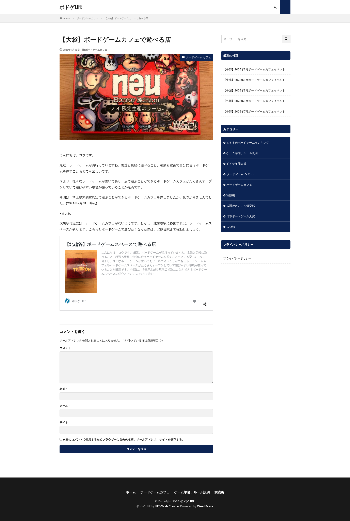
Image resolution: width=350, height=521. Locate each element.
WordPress (205, 506)
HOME (66, 18)
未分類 (230, 226)
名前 (63, 388)
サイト (64, 422)
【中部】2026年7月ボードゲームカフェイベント (254, 111)
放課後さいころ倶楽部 (240, 205)
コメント (65, 348)
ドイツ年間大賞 (236, 163)
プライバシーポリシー (237, 258)
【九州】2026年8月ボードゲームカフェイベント (254, 101)
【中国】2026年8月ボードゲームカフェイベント (254, 90)
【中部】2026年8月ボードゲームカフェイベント (254, 69)
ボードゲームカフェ (87, 18)
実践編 (230, 195)
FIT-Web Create (167, 506)
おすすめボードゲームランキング (247, 142)
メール (65, 405)
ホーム (131, 492)
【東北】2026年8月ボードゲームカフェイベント (254, 80)
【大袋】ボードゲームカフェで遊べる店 (126, 18)
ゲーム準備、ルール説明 (242, 153)
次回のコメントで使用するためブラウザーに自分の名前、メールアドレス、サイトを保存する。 (124, 439)
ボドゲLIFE (71, 7)
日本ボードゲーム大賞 (240, 216)
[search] (286, 39)
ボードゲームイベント (240, 174)
